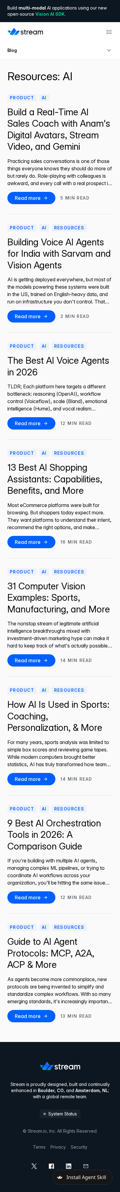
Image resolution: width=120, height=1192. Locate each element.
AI (44, 97)
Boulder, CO (51, 1090)
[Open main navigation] (109, 32)
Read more (28, 198)
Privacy (58, 1147)
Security (79, 1147)
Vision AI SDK (50, 14)
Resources (69, 227)
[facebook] (51, 1166)
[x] (34, 1166)
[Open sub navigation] (109, 50)
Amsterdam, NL (91, 1090)
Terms (39, 1147)
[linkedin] (68, 1166)
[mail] (86, 1166)
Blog (12, 50)
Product (22, 97)
